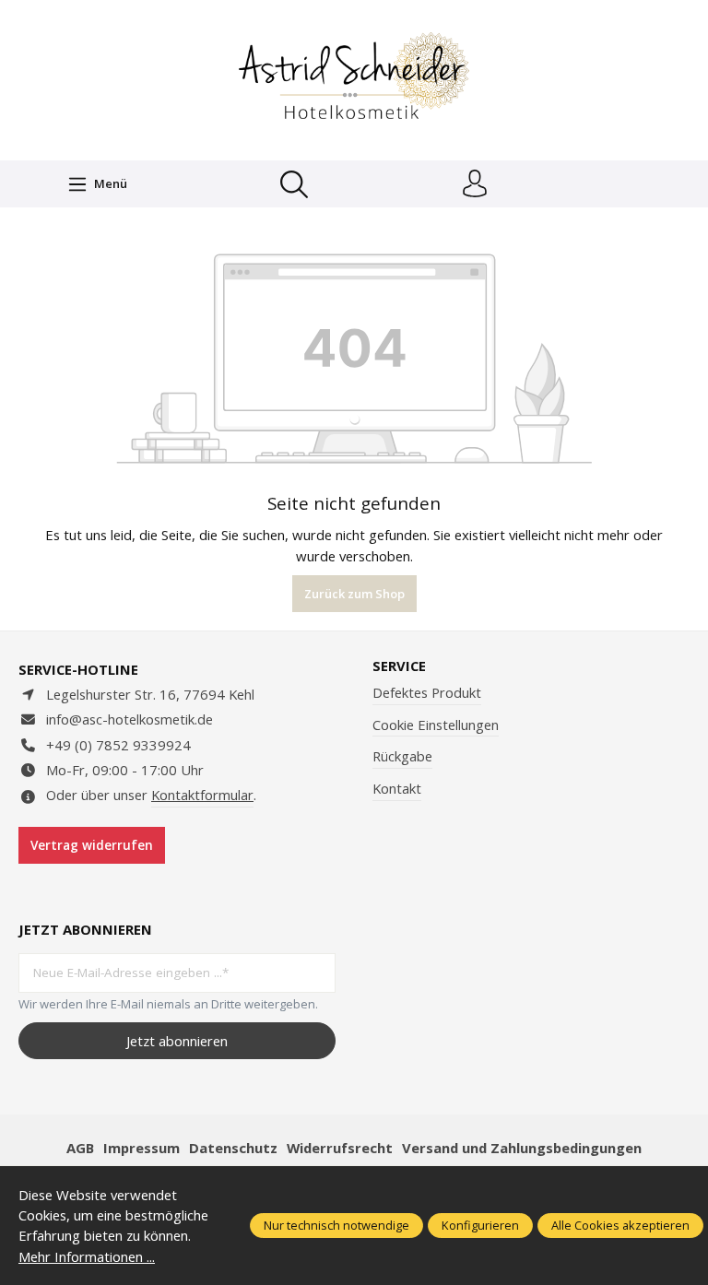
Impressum (141, 1147)
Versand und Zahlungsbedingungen (522, 1147)
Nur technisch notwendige (336, 1225)
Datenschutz (233, 1147)
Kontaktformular (202, 794)
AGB (80, 1147)
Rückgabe (402, 756)
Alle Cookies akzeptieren (620, 1225)
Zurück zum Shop (354, 593)
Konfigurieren (480, 1225)
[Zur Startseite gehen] (354, 78)
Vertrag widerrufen (91, 845)
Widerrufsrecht (340, 1147)
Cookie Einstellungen (435, 724)
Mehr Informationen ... (86, 1256)
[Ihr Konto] (475, 184)
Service (399, 666)
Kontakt (396, 788)
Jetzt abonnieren (177, 1041)
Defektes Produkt (426, 692)
